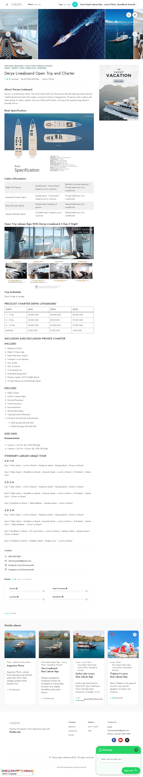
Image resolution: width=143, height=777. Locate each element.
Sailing (7, 68)
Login (6, 613)
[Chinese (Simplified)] (6, 770)
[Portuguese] (26, 770)
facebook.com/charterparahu (21, 565)
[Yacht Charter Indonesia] (16, 4)
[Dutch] (8, 770)
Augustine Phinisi (15, 665)
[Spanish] (32, 770)
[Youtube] (120, 740)
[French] (14, 770)
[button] (136, 750)
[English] (11, 770)
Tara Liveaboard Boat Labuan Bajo (50, 670)
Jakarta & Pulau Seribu (22, 662)
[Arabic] (3, 770)
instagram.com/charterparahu (21, 569)
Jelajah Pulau (31, 68)
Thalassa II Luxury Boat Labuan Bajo (119, 675)
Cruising (14, 68)
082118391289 (14, 556)
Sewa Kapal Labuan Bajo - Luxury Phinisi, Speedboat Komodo (28, 66)
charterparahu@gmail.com (19, 561)
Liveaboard (41, 68)
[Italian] (23, 770)
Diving (22, 68)
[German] (17, 770)
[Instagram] (127, 740)
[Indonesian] (20, 770)
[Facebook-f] (114, 740)
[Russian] (29, 770)
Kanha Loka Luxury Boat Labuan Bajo (85, 675)
